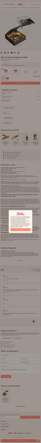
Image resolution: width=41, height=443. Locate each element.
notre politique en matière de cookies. (19, 226)
